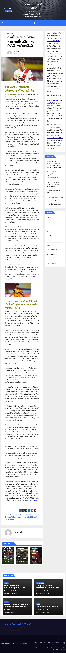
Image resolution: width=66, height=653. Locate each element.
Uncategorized (51, 227)
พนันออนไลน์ (10, 33)
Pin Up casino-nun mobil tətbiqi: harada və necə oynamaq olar (55, 184)
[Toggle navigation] (34, 23)
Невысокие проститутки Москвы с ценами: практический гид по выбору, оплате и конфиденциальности (55, 200)
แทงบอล (49, 259)
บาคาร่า (49, 245)
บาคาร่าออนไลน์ (52, 249)
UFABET (50, 222)
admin (18, 51)
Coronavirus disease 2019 (48, 606)
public (49, 217)
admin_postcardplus (8, 560)
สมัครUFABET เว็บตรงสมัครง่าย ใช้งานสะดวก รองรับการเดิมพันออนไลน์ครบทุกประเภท (50, 648)
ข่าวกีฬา (49, 231)
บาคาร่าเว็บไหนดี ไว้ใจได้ (16, 624)
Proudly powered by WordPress (9, 643)
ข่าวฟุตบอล (50, 236)
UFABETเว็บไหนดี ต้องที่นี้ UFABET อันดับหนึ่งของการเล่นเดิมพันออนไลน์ (50, 643)
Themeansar (4, 644)
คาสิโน (49, 240)
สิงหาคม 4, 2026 (42, 609)
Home (55, 638)
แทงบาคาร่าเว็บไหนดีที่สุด (55, 138)
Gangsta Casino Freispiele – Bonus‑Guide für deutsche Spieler (48, 587)
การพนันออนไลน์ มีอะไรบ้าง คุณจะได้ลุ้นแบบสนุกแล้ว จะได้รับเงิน (13, 517)
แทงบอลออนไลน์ (52, 263)
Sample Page (61, 638)
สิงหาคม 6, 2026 (10, 590)
